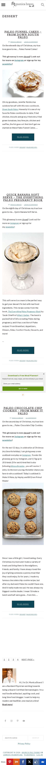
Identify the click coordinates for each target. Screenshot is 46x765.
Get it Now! (23, 389)
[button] (23, 375)
